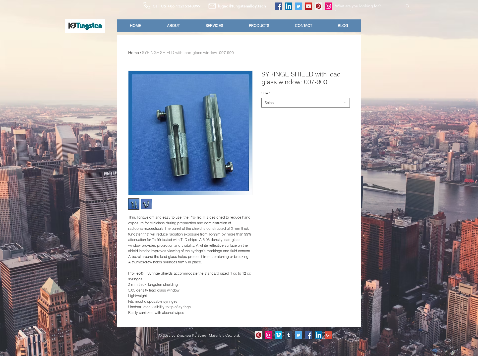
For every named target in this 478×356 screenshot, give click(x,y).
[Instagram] (328, 6)
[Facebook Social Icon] (308, 335)
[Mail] (212, 6)
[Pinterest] (318, 6)
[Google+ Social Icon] (328, 335)
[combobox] (305, 103)
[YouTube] (308, 6)
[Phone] (146, 5)
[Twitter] (298, 6)
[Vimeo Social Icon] (278, 335)
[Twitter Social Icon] (298, 335)
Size (265, 93)
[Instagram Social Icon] (268, 335)
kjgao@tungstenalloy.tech (242, 6)
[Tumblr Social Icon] (288, 335)
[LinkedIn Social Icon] (318, 335)
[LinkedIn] (288, 6)
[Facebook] (278, 6)
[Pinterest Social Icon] (258, 335)
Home (133, 52)
